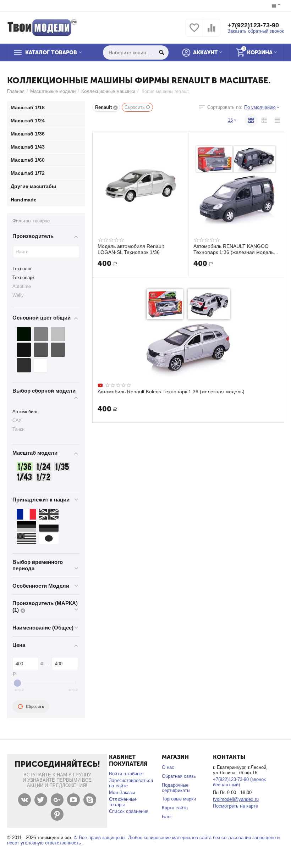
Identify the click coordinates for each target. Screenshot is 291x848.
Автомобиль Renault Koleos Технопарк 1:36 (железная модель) (171, 391)
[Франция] (26, 514)
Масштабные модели (53, 91)
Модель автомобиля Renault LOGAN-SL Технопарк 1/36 (131, 249)
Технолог (22, 268)
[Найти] (161, 52)
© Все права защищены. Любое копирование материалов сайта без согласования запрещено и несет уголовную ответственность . (143, 840)
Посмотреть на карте (235, 806)
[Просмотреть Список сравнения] (211, 31)
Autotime (21, 286)
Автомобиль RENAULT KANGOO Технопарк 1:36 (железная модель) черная (234, 249)
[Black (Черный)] (24, 334)
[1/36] (25, 466)
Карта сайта (175, 807)
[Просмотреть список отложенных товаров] (194, 31)
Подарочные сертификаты (176, 787)
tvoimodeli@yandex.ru (236, 799)
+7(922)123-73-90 (253, 25)
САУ (16, 420)
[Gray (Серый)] (41, 334)
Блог (167, 816)
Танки (18, 429)
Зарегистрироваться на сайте (131, 783)
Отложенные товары (122, 802)
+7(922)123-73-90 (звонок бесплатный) (239, 782)
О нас (168, 767)
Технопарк (23, 277)
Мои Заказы (121, 792)
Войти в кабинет (126, 773)
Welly (18, 295)
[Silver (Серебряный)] (58, 334)
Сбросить (135, 107)
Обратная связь (179, 776)
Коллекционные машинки (108, 91)
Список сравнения (128, 811)
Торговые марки (179, 799)
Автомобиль (25, 411)
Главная (15, 91)
